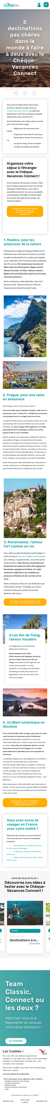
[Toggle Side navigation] (39, 4)
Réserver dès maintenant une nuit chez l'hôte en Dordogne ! (25, 602)
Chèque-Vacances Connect (18, 111)
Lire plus (35, 943)
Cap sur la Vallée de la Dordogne (31, 556)
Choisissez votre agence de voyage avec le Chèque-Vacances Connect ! (25, 211)
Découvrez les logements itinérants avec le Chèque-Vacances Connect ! (25, 802)
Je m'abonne (16, 1041)
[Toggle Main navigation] (46, 4)
